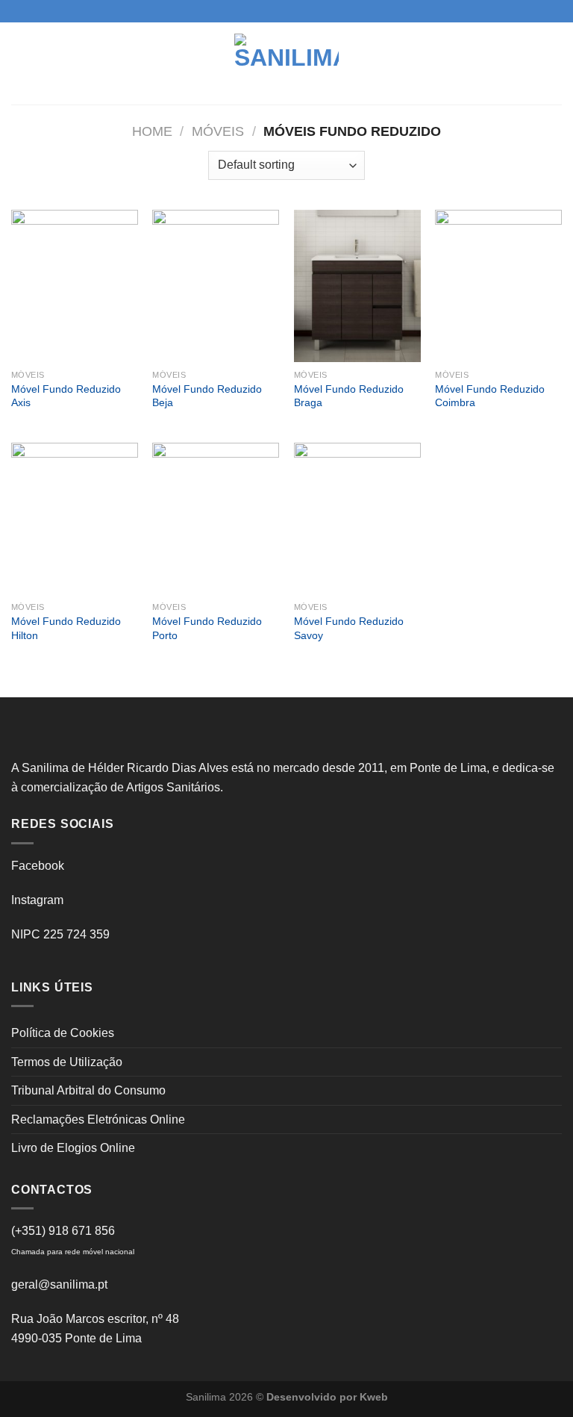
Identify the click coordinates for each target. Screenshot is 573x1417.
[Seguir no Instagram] (286, 11)
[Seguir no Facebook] (272, 11)
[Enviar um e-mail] (300, 11)
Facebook (37, 865)
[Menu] (20, 63)
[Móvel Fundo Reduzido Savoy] (357, 519)
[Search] (556, 63)
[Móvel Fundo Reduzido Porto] (215, 519)
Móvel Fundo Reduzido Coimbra (490, 396)
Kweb (374, 1397)
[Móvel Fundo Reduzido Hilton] (74, 519)
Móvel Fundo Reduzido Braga (349, 396)
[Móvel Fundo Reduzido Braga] (357, 286)
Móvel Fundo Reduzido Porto (207, 628)
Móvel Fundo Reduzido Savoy (349, 628)
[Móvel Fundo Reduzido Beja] (215, 286)
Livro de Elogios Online (73, 1148)
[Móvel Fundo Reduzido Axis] (74, 286)
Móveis (218, 131)
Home (152, 131)
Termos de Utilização (66, 1062)
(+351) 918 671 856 (63, 1230)
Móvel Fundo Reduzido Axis (66, 396)
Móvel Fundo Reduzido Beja (207, 396)
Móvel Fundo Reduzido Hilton (66, 628)
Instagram (37, 900)
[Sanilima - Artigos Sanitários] (286, 63)
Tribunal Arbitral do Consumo (88, 1090)
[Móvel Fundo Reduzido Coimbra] (498, 286)
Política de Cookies (62, 1033)
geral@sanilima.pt (59, 1284)
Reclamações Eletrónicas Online (98, 1119)
